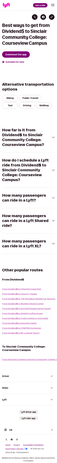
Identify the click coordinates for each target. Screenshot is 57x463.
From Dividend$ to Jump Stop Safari (19, 323)
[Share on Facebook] (43, 17)
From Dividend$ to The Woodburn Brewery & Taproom (28, 298)
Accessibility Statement (33, 445)
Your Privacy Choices (14, 449)
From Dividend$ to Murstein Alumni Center (23, 303)
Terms (7, 445)
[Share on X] (35, 17)
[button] (53, 5)
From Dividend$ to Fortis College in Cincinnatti (25, 318)
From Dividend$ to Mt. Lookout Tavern (21, 333)
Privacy (17, 445)
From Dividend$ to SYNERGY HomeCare (21, 328)
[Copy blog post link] (52, 17)
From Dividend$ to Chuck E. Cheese (19, 293)
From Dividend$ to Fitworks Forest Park (21, 289)
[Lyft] (6, 5)
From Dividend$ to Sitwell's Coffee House (22, 313)
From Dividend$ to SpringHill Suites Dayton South (26, 308)
